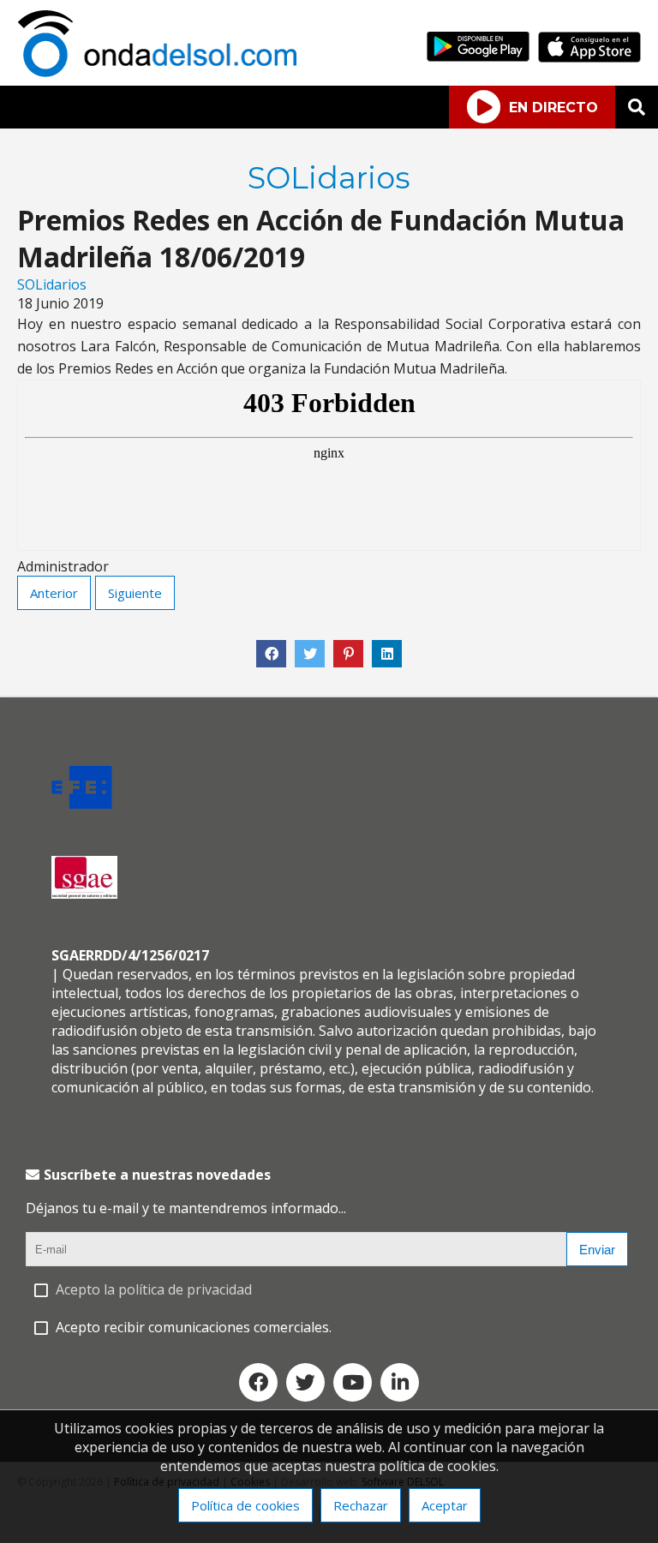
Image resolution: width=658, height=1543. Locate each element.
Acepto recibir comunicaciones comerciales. (194, 1327)
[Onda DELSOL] (161, 72)
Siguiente (135, 592)
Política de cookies (245, 1505)
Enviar (597, 1249)
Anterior (54, 592)
